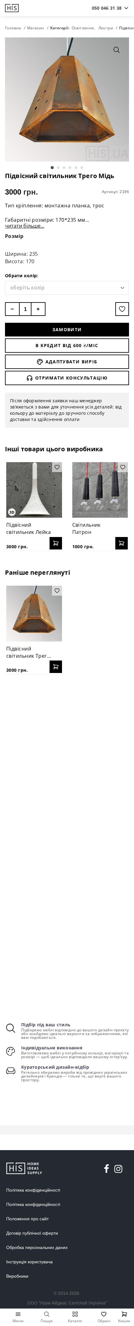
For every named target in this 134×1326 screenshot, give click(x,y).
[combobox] (106, 8)
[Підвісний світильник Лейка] (34, 490)
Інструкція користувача (29, 1261)
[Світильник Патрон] (100, 490)
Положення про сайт (27, 1218)
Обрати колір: (21, 275)
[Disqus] (67, 760)
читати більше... (24, 225)
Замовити (67, 329)
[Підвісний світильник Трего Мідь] (34, 613)
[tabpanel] (67, 99)
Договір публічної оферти (32, 1233)
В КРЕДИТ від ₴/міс (67, 345)
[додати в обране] (122, 309)
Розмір (14, 236)
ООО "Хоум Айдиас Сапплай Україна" (67, 1303)
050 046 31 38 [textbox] (107, 8)
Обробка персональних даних (37, 1247)
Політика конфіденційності (33, 1190)
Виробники (17, 1276)
